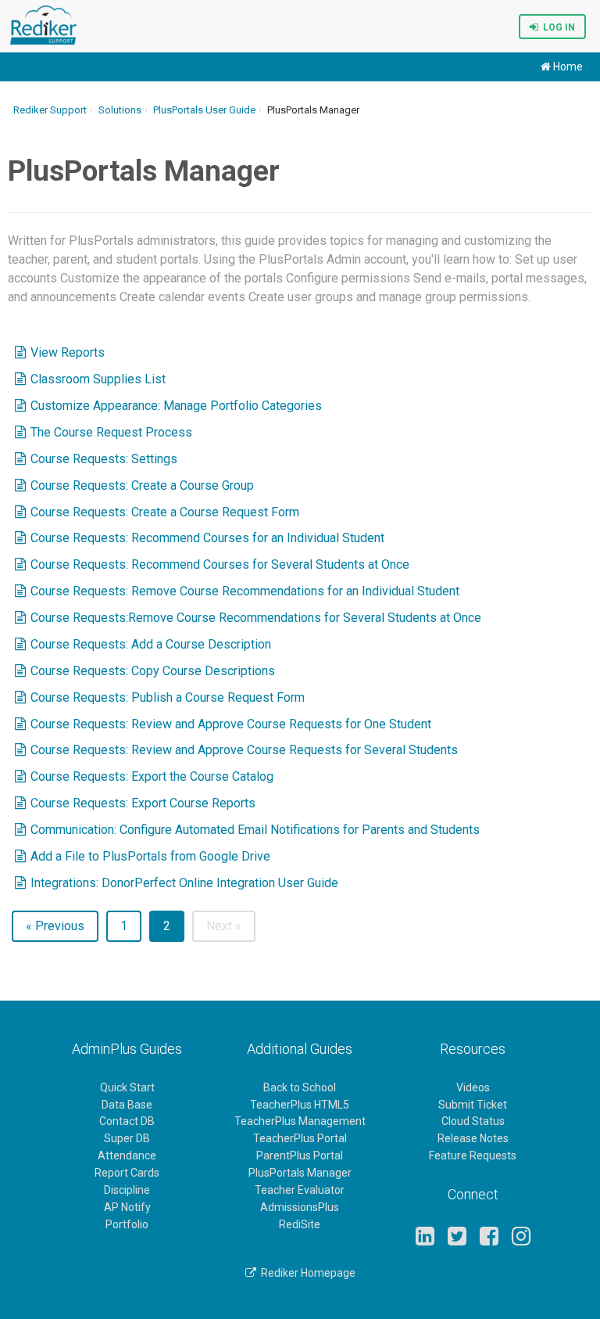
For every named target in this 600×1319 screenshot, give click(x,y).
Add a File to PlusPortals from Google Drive (150, 856)
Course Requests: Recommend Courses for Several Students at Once (219, 564)
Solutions (119, 110)
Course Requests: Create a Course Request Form (164, 512)
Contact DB (127, 1121)
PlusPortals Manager (300, 1172)
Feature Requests (472, 1155)
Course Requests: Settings (103, 458)
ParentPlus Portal (299, 1155)
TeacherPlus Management (300, 1121)
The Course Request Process (111, 432)
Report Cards (127, 1172)
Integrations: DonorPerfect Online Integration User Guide (184, 882)
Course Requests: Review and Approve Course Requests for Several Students (244, 749)
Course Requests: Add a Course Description (150, 644)
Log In (556, 27)
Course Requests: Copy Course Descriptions (152, 670)
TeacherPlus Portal (300, 1138)
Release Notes (473, 1138)
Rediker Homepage (305, 1273)
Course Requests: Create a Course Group (142, 485)
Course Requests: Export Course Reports (142, 803)
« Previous (55, 925)
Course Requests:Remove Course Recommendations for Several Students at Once (255, 617)
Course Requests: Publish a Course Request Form (167, 697)
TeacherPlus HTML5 (299, 1104)
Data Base (127, 1104)
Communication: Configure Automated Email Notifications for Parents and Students (255, 829)
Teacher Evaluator (300, 1190)
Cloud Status (473, 1121)
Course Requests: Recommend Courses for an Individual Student (207, 537)
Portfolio (126, 1224)
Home (567, 66)
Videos (473, 1087)
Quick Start (127, 1087)
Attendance (127, 1155)
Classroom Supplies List (98, 379)
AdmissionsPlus (299, 1207)
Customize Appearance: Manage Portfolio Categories (176, 405)
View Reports (67, 352)
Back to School (299, 1087)
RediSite (299, 1224)
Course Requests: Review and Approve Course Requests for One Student (230, 724)
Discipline (127, 1190)
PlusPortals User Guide (204, 110)
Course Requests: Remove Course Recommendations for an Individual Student (244, 591)
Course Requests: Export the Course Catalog (151, 776)
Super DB (127, 1138)
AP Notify (127, 1207)
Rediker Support (50, 110)
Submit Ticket (472, 1104)
